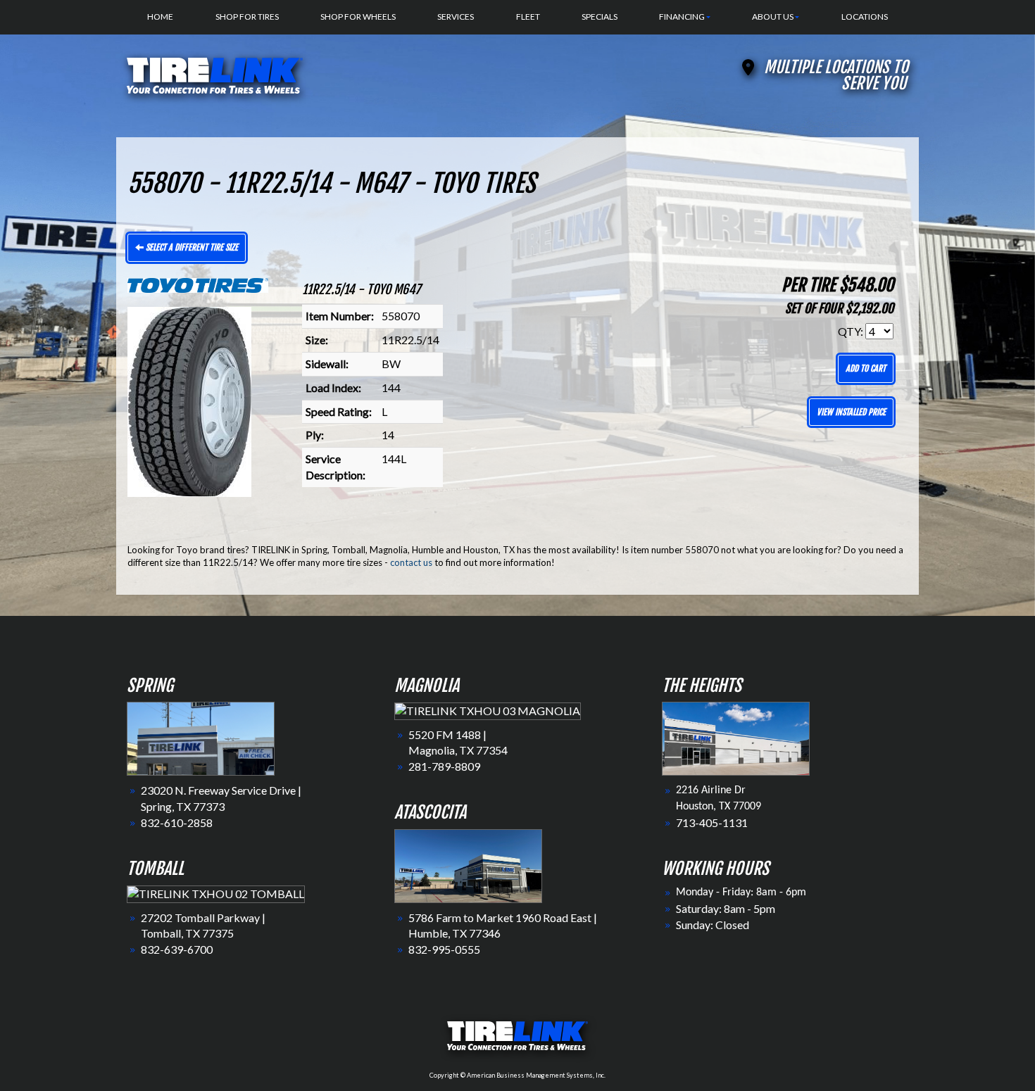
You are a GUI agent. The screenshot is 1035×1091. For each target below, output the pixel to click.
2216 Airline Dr (711, 790)
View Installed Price (851, 412)
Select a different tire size (191, 247)
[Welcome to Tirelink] (215, 73)
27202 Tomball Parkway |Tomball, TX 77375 (203, 925)
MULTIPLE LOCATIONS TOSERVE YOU (836, 75)
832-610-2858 (177, 822)
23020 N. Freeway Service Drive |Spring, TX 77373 (221, 798)
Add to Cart (866, 368)
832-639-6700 (177, 949)
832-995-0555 (444, 949)
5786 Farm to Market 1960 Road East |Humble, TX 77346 (502, 925)
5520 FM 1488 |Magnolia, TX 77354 (458, 742)
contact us (411, 562)
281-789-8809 (444, 766)
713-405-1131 (712, 822)
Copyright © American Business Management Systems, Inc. (517, 1075)
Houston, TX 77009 (718, 806)
